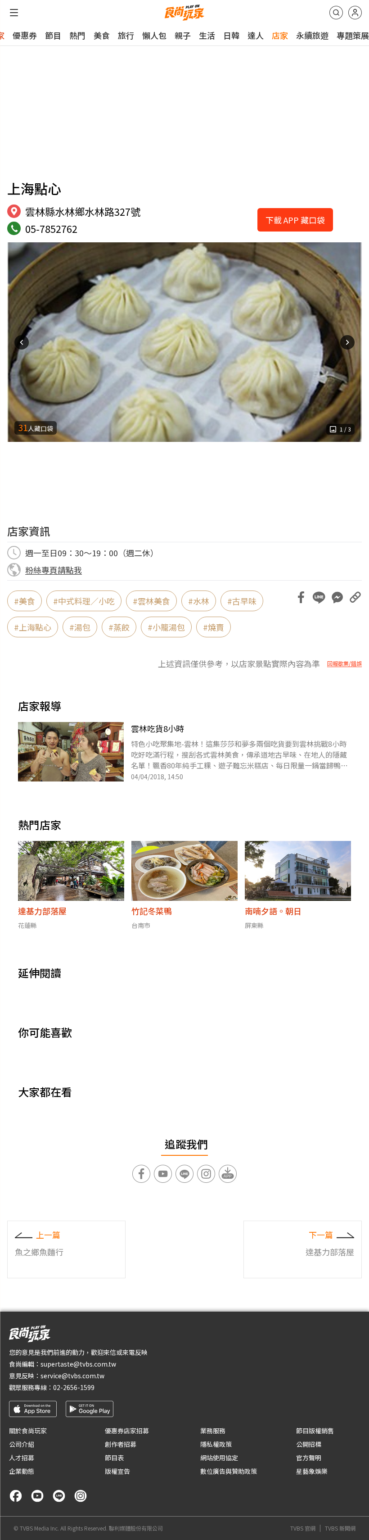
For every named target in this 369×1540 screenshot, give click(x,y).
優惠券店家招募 (127, 1430)
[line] (59, 1496)
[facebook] (15, 1496)
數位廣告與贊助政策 (228, 1471)
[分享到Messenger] (337, 597)
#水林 (198, 601)
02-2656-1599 (73, 1387)
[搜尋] (336, 12)
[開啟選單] (14, 12)
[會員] (355, 12)
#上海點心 (32, 627)
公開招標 (308, 1444)
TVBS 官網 (302, 1528)
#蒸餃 (119, 627)
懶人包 (154, 35)
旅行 (126, 35)
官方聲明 (308, 1457)
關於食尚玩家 (28, 1430)
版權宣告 (117, 1471)
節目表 (114, 1457)
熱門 (77, 35)
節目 (53, 35)
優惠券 (25, 35)
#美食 (24, 601)
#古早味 (241, 601)
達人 (256, 35)
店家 (280, 35)
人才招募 (21, 1457)
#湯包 (79, 627)
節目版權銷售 (315, 1430)
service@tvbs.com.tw (72, 1375)
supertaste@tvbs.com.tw (78, 1363)
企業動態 (21, 1471)
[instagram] (80, 1496)
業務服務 (212, 1430)
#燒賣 (213, 627)
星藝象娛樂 (312, 1471)
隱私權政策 (216, 1444)
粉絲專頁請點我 (53, 570)
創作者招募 (120, 1444)
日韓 (231, 35)
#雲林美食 (151, 601)
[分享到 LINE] (319, 597)
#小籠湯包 (166, 627)
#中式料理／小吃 (84, 601)
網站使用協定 (219, 1457)
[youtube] (37, 1496)
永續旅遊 (312, 35)
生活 (207, 35)
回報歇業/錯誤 (344, 663)
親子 (183, 35)
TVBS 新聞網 (340, 1528)
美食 (102, 35)
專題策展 (353, 35)
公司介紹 (21, 1444)
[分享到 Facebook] (301, 597)
